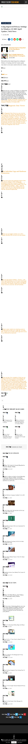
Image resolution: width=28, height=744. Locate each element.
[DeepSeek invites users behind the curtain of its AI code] (11, 564)
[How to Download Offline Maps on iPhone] (11, 618)
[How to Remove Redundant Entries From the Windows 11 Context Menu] (19, 413)
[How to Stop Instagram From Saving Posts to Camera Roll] (11, 662)
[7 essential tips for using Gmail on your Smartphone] (4, 49)
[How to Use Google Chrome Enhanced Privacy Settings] (11, 678)
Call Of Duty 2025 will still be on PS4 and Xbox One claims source (13, 511)
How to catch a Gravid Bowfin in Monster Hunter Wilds (14, 466)
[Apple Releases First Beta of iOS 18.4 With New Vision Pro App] (11, 533)
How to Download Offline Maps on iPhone (14, 624)
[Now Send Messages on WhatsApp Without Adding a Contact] (7, 427)
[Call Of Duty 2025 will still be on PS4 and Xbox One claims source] (11, 502)
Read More (19, 742)
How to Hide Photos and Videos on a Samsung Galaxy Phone (13, 595)
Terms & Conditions (16, 729)
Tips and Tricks (6, 23)
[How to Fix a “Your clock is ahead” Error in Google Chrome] (11, 631)
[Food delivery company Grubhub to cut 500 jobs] (11, 487)
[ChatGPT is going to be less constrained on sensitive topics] (11, 518)
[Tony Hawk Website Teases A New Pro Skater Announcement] (11, 549)
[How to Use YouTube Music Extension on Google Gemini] (19, 427)
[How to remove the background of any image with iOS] (11, 647)
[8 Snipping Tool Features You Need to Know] (7, 413)
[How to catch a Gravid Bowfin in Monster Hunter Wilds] (7, 457)
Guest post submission (16, 726)
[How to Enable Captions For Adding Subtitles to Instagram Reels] (4, 56)
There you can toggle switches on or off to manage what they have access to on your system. (13, 234)
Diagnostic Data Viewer (16, 105)
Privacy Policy (16, 731)
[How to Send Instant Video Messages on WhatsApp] (11, 693)
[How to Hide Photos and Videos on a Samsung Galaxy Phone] (7, 587)
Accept (13, 742)
